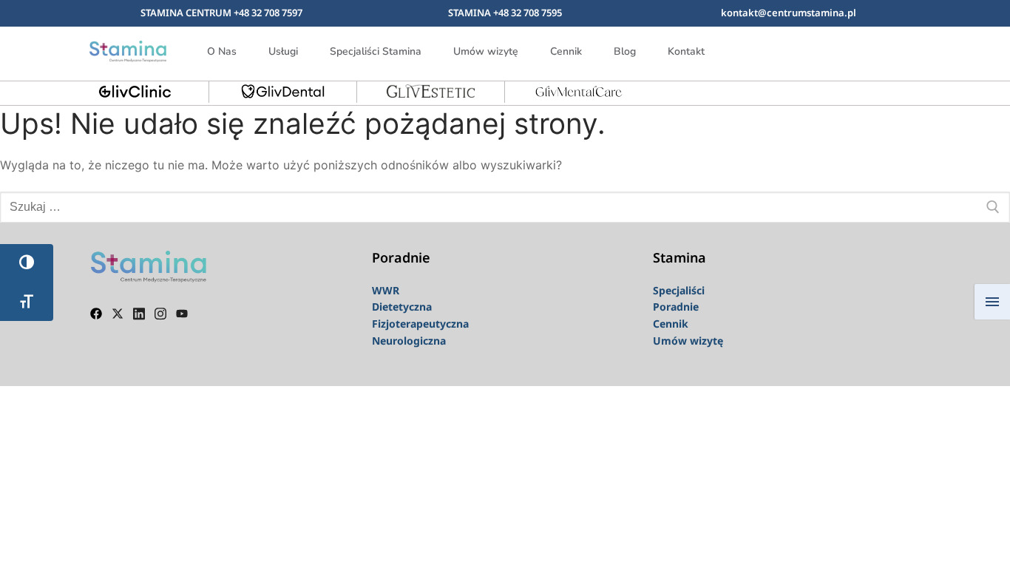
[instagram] (160, 312)
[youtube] (182, 312)
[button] (901, 49)
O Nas (222, 51)
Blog (625, 51)
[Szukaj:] (505, 207)
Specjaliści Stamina (375, 51)
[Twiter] (117, 312)
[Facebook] (96, 312)
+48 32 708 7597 (268, 12)
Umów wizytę (485, 51)
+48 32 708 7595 (527, 12)
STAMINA (470, 12)
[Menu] (992, 302)
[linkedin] (139, 312)
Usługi (283, 51)
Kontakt (686, 51)
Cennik (566, 51)
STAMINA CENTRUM (187, 12)
